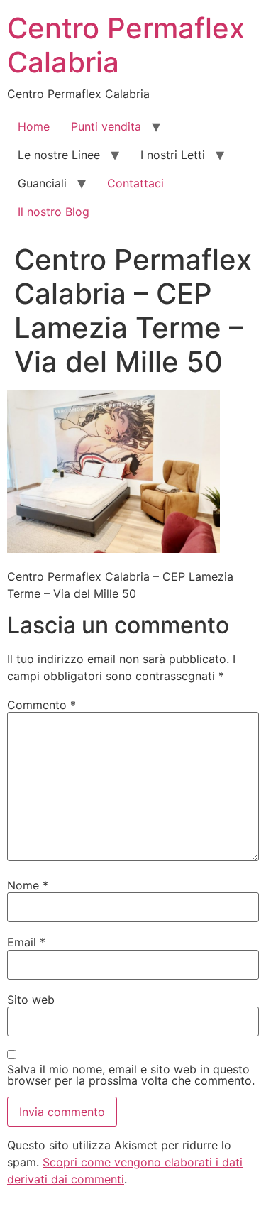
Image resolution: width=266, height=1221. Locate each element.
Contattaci (135, 183)
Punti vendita (106, 126)
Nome (27, 885)
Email (26, 942)
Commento (41, 705)
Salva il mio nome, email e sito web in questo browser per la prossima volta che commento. (131, 1074)
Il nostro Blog (53, 211)
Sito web (31, 999)
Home (34, 126)
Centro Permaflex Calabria (126, 45)
